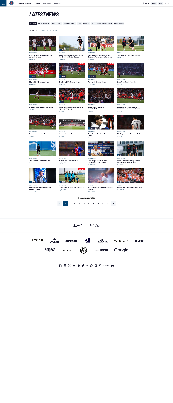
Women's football (69, 23)
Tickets (154, 3)
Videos (49, 30)
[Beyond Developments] (36, 240)
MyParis (57, 3)
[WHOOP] (121, 240)
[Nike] (78, 225)
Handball (86, 23)
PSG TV (37, 3)
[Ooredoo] (71, 240)
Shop (160, 3)
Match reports (119, 23)
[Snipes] (50, 250)
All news (33, 23)
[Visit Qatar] (54, 240)
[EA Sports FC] (83, 250)
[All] (87, 240)
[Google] (121, 250)
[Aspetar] (67, 250)
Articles (42, 30)
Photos (55, 30)
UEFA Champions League (104, 23)
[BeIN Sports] (101, 250)
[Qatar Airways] (95, 225)
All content (33, 30)
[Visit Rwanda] (103, 240)
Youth (79, 23)
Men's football (56, 23)
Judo (93, 23)
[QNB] (139, 240)
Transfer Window (24, 3)
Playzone (47, 3)
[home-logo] (11, 3)
